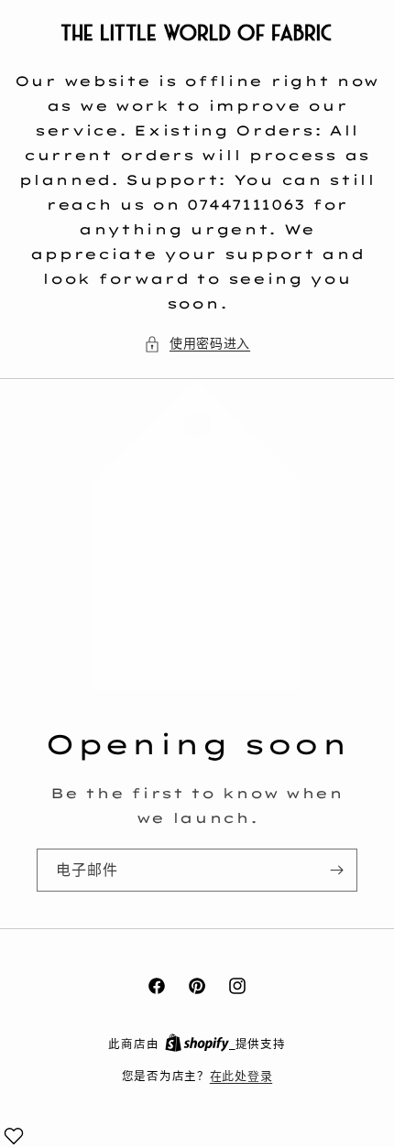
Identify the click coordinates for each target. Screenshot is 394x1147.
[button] (197, 343)
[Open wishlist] (14, 1136)
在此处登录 (241, 1075)
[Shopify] (200, 1043)
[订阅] (336, 870)
